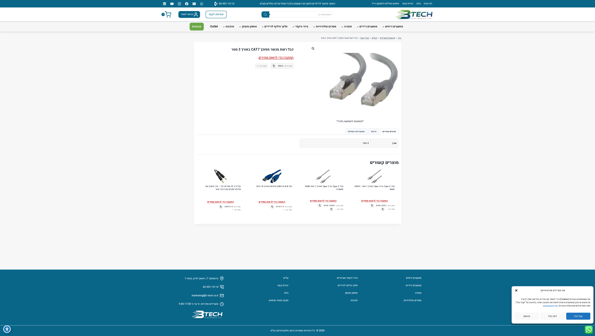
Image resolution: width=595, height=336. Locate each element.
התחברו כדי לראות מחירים (276, 57)
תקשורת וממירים (387, 38)
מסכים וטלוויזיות (412, 300)
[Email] (194, 3)
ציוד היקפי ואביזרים (347, 278)
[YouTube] (172, 3)
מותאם (526, 316)
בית (399, 38)
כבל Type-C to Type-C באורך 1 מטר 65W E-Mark (375, 188)
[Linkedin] (164, 3)
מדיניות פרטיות (550, 305)
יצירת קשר (407, 3)
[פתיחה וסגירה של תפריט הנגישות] (7, 329)
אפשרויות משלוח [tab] (356, 131)
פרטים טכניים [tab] (389, 131)
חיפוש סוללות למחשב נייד (385, 3)
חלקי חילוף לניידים (348, 285)
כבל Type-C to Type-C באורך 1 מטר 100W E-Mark (324, 188)
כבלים (374, 38)
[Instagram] (179, 3)
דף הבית (428, 3)
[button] (516, 290)
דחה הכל (552, 316)
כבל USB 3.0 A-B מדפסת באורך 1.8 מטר (274, 186)
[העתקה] (274, 66)
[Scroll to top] (588, 324)
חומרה (418, 293)
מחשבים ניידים (413, 285)
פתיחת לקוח (216, 14)
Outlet (214, 26)
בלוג (418, 3)
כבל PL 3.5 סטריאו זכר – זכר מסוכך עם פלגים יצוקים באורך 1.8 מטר (223, 188)
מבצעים (196, 26)
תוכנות (354, 300)
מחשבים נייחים (413, 278)
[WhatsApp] (201, 3)
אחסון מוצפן (351, 293)
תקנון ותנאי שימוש (278, 300)
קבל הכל (578, 316)
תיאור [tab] (373, 131)
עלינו (285, 278)
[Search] (265, 14)
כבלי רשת (364, 38)
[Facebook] (187, 3)
